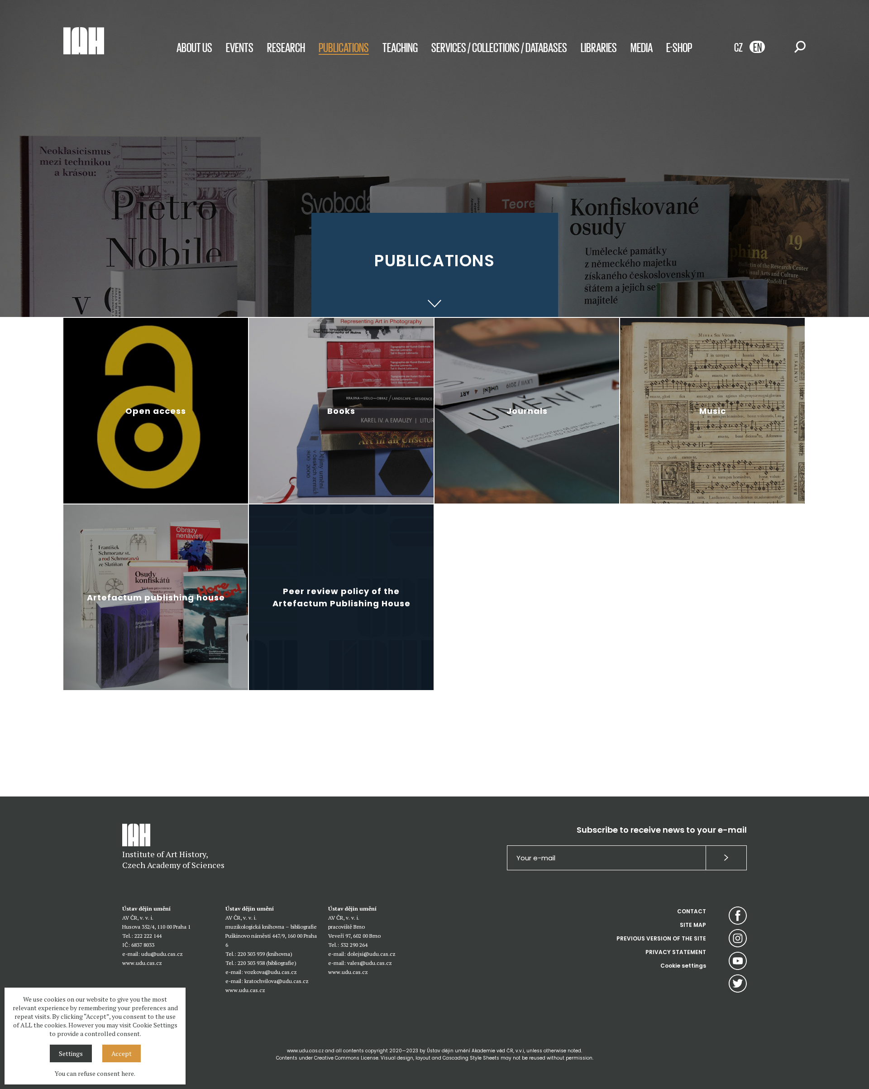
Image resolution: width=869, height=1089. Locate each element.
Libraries (599, 47)
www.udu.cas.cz (142, 962)
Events (239, 47)
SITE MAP (693, 925)
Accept (121, 1053)
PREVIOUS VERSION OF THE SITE (661, 938)
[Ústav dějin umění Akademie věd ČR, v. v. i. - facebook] (738, 916)
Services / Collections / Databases (499, 47)
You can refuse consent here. (95, 1073)
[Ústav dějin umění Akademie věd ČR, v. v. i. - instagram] (738, 938)
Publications (344, 47)
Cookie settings (683, 965)
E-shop (679, 47)
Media (641, 47)
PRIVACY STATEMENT (675, 952)
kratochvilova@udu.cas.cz (276, 981)
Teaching (400, 47)
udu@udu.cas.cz (162, 953)
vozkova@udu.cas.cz (270, 972)
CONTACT (691, 911)
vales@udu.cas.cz (369, 962)
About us (194, 47)
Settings (71, 1053)
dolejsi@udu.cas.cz (371, 953)
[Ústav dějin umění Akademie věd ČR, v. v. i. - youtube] (738, 961)
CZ (738, 47)
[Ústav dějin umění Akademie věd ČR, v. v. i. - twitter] (738, 983)
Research (286, 47)
